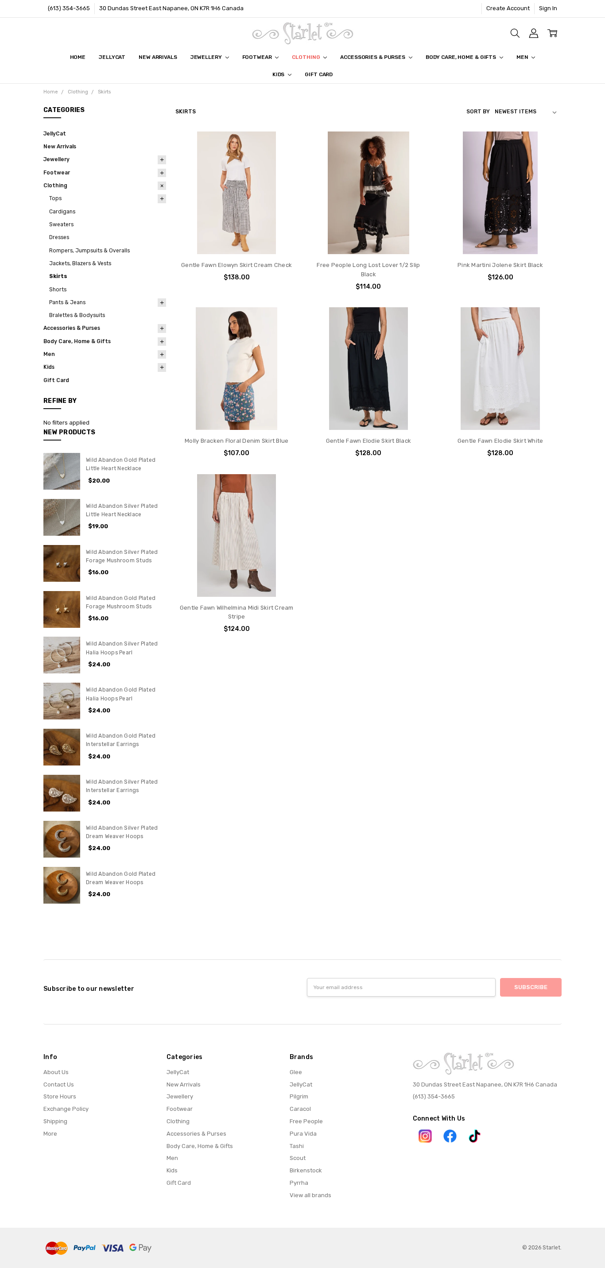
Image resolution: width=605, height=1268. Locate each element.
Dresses (59, 237)
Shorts (57, 289)
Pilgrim (299, 1096)
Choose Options (236, 237)
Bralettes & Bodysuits (77, 315)
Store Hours (59, 1096)
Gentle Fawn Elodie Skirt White (500, 440)
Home (78, 57)
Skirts (58, 276)
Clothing (306, 57)
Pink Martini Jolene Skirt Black (500, 265)
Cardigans (62, 212)
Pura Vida (303, 1133)
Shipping (55, 1121)
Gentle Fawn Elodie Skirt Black (368, 440)
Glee (296, 1072)
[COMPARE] (283, 160)
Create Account (508, 8)
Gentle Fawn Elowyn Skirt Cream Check (236, 265)
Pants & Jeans (67, 302)
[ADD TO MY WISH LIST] (283, 174)
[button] (425, 1136)
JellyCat (112, 57)
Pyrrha (299, 1182)
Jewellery (206, 57)
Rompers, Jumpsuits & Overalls (89, 250)
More (50, 1133)
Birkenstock (306, 1170)
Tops (55, 198)
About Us (56, 1072)
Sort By (478, 111)
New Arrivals (158, 57)
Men (523, 57)
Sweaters (61, 224)
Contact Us (58, 1084)
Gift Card (319, 74)
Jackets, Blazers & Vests (80, 263)
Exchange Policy (66, 1109)
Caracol (300, 1109)
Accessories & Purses (373, 57)
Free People (306, 1121)
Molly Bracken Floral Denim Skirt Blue (236, 440)
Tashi (297, 1146)
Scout (298, 1158)
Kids (279, 74)
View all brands (310, 1195)
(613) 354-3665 (69, 8)
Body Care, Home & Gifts (461, 57)
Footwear (257, 57)
